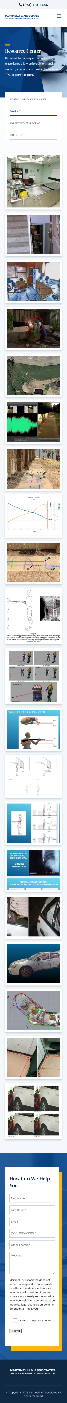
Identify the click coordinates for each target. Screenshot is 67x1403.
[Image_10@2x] (33, 776)
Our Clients (17, 134)
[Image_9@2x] (33, 823)
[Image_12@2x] (33, 375)
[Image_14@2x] (33, 281)
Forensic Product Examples (28, 99)
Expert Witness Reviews (25, 123)
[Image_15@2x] (33, 234)
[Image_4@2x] (33, 964)
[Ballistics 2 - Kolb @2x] (33, 616)
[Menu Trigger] (59, 16)
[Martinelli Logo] (22, 16)
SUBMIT (15, 1331)
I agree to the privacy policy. (34, 1320)
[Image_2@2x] (33, 1057)
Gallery (15, 110)
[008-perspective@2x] (33, 469)
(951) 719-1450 (35, 5)
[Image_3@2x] (33, 1010)
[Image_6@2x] (33, 1111)
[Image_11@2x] (33, 729)
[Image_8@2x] (33, 870)
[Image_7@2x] (33, 676)
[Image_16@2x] (33, 181)
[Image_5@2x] (33, 917)
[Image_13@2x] (33, 328)
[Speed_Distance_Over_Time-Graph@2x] (33, 516)
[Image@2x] (33, 422)
